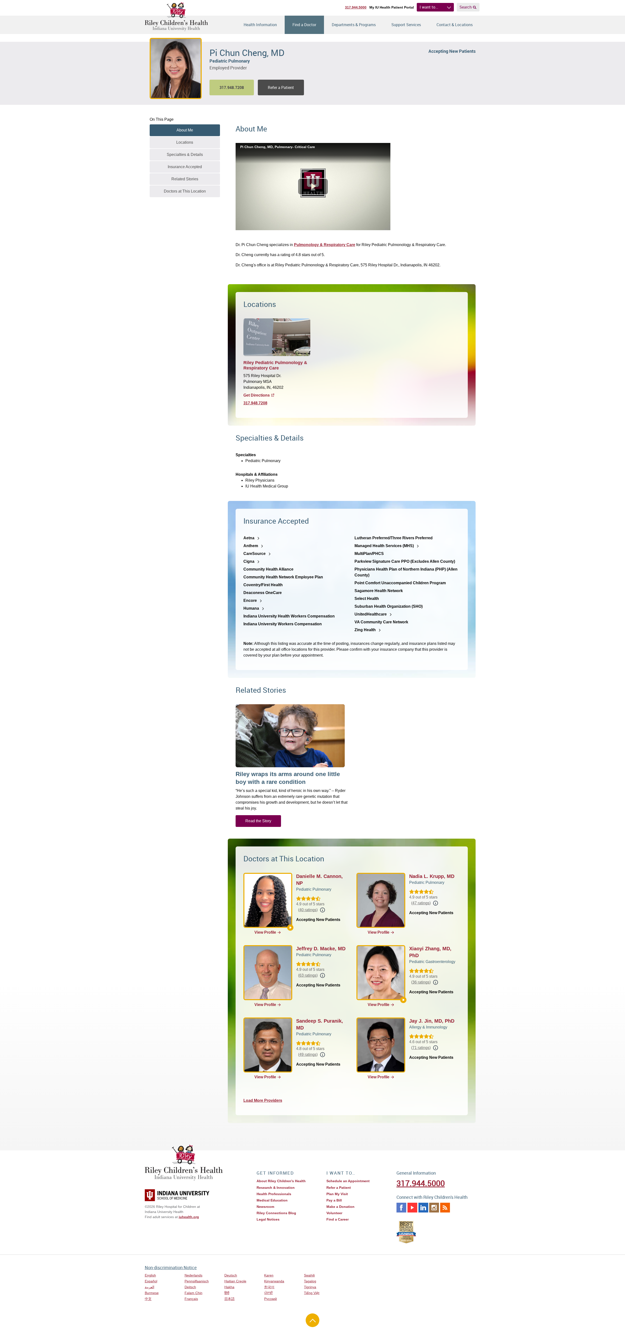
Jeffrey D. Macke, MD (320, 948)
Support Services (406, 24)
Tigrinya (310, 1287)
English (150, 1275)
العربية (149, 1287)
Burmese (152, 1293)
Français (191, 1299)
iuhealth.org (189, 1217)
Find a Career (337, 1219)
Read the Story (258, 821)
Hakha (229, 1287)
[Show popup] (322, 910)
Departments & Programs (354, 24)
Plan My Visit (337, 1194)
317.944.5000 (355, 7)
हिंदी (226, 1293)
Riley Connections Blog (276, 1213)
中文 (148, 1299)
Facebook (401, 1207)
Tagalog (310, 1281)
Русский (270, 1299)
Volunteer (334, 1213)
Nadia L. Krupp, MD (431, 876)
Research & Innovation (276, 1188)
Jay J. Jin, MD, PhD (431, 1021)
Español (151, 1281)
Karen (268, 1275)
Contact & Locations (455, 24)
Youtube (412, 1207)
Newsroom (265, 1207)
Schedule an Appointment (348, 1181)
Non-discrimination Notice (171, 1267)
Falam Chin (193, 1293)
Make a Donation (340, 1207)
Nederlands (193, 1275)
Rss (445, 1207)
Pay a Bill (334, 1200)
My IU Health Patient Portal (391, 7)
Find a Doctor (304, 24)
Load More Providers (262, 1100)
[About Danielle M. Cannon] (290, 927)
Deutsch (230, 1275)
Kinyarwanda (274, 1281)
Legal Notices (268, 1219)
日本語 (229, 1299)
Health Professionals (274, 1194)
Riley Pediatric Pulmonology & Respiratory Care (275, 365)
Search (465, 7)
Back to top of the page (312, 1320)
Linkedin (423, 1207)
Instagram (434, 1207)
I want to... (429, 7)
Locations (184, 142)
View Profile (265, 932)
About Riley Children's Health (281, 1181)
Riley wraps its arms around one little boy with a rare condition (288, 778)
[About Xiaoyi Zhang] (403, 1000)
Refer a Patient (281, 87)
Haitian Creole (235, 1281)
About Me (185, 130)
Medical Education (272, 1200)
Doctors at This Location (185, 191)
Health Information (260, 24)
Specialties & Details (185, 154)
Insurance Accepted (185, 167)
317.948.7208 (255, 403)
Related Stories (184, 179)
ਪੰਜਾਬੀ (268, 1293)
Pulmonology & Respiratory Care (324, 245)
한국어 (269, 1287)
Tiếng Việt (311, 1293)
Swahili (309, 1275)
